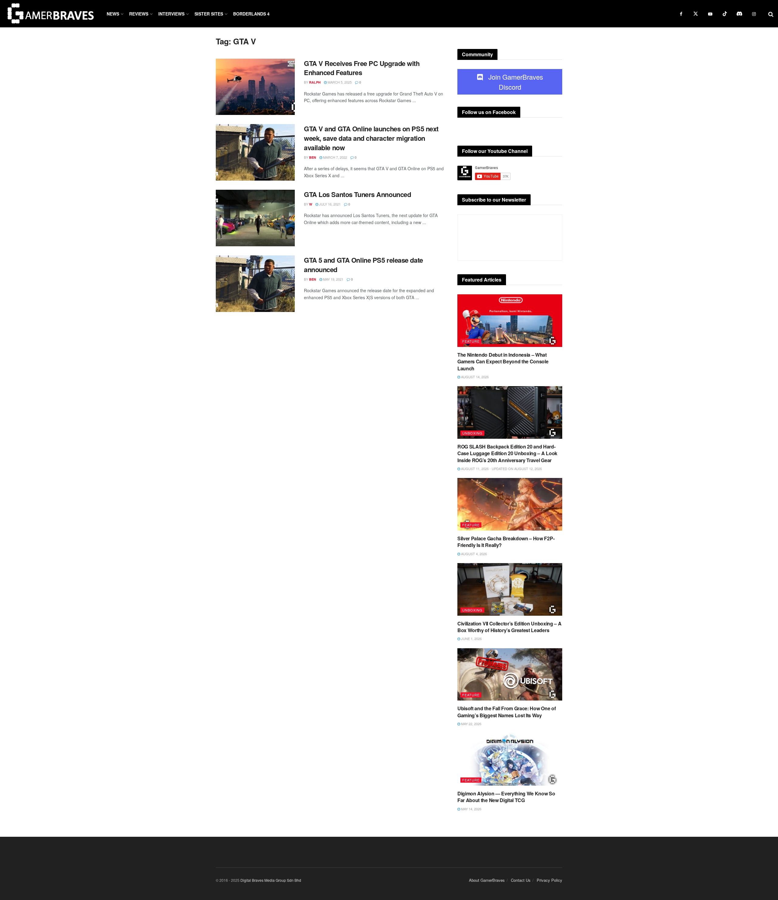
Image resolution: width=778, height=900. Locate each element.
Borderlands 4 (251, 14)
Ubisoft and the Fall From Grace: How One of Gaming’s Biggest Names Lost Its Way (506, 711)
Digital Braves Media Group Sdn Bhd (270, 880)
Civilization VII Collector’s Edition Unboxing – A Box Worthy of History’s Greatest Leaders (509, 627)
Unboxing (472, 433)
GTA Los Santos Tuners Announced (357, 194)
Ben (312, 157)
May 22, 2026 (470, 723)
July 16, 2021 (329, 204)
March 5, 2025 (339, 82)
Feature (471, 341)
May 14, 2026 (470, 808)
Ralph (315, 82)
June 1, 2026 (471, 638)
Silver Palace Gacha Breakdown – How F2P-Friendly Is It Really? (505, 542)
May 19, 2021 (332, 279)
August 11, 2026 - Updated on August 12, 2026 (501, 468)
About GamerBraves (487, 880)
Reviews (138, 14)
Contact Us (521, 880)
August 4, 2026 (473, 553)
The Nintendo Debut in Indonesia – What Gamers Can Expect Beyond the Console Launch (502, 361)
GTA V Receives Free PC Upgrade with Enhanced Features (362, 68)
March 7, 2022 (334, 157)
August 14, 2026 (474, 376)
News (113, 14)
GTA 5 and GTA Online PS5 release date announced (363, 264)
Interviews (171, 14)
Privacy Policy (549, 880)
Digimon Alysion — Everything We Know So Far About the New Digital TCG (506, 797)
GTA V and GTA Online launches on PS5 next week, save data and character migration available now (371, 138)
